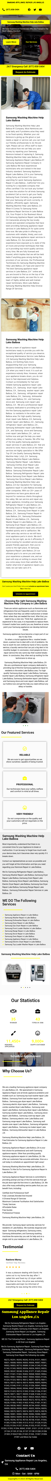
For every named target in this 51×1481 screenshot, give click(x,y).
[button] (23, 725)
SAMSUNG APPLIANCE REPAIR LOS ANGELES (25, 2)
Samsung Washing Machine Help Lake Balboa (25, 581)
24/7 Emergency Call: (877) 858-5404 (25, 66)
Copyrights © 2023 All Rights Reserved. (25, 1479)
